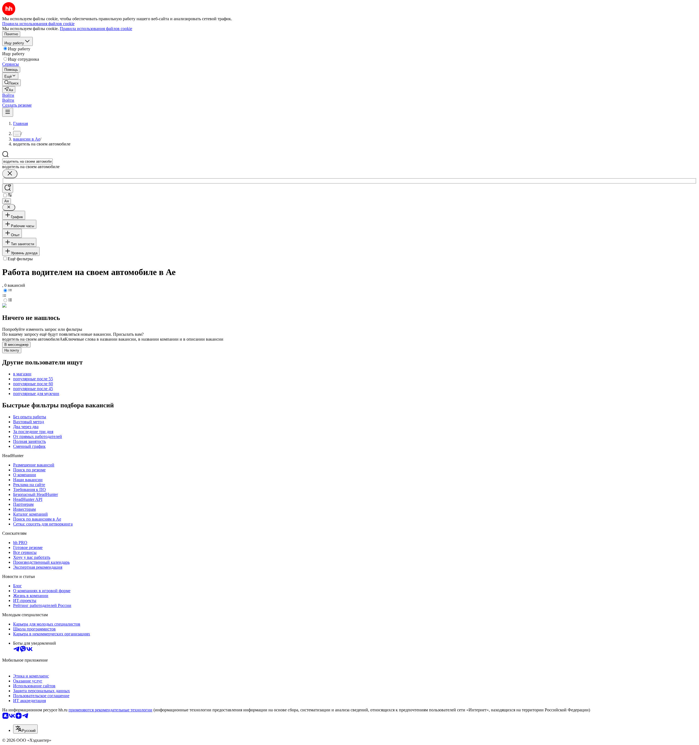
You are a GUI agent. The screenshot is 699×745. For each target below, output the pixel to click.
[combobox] (27, 161)
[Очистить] (9, 173)
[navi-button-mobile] (7, 112)
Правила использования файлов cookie (96, 28)
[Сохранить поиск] (7, 188)
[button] (8, 95)
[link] (11, 82)
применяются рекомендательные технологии (110, 710)
